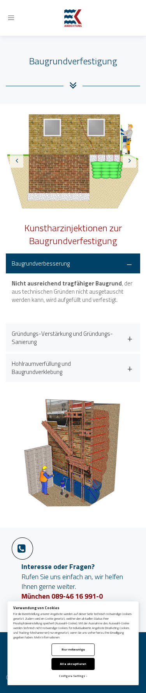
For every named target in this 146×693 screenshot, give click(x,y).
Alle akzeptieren (73, 663)
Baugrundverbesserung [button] (41, 263)
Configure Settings (72, 676)
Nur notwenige (73, 649)
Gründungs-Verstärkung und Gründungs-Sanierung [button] (62, 337)
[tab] (73, 287)
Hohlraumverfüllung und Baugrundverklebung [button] (41, 367)
